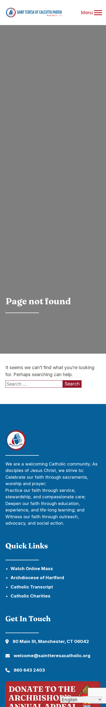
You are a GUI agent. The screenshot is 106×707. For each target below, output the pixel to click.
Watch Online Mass (32, 568)
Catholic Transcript (32, 586)
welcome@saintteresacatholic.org (52, 655)
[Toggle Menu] (98, 13)
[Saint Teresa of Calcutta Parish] (39, 12)
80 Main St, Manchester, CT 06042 (51, 641)
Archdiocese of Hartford (37, 577)
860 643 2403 (29, 670)
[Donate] (15, 449)
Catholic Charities (30, 596)
